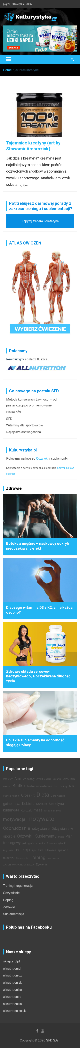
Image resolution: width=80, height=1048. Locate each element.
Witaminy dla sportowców (24, 425)
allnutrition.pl (12, 968)
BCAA (66, 779)
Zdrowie (9, 907)
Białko (18, 785)
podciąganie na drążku (33, 843)
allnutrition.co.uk (14, 1011)
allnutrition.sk (12, 982)
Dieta (43, 795)
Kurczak (26, 810)
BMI (56, 786)
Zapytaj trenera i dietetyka (40, 221)
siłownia (50, 850)
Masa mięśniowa (52, 810)
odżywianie (41, 829)
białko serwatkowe (39, 786)
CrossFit (28, 795)
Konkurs (41, 804)
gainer (8, 804)
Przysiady (8, 850)
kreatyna (56, 803)
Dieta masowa (58, 796)
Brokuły (63, 786)
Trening (38, 857)
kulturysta (11, 810)
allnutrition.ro (12, 997)
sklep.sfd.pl (11, 961)
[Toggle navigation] (8, 59)
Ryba (34, 850)
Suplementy (22, 858)
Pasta (61, 837)
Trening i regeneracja (18, 886)
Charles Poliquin (11, 796)
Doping (8, 900)
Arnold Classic (44, 779)
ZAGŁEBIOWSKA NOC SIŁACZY (18, 864)
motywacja (14, 819)
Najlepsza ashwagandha (23, 432)
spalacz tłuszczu (37, 359)
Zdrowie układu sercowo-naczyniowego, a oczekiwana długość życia (38, 676)
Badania (57, 779)
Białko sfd (13, 412)
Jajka (17, 804)
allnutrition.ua (12, 1004)
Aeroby (8, 778)
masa (38, 810)
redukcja (22, 849)
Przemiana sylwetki (56, 843)
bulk (71, 786)
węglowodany (54, 858)
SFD (9, 419)
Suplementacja (13, 914)
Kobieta (28, 804)
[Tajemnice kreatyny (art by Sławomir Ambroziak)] (40, 115)
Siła (40, 850)
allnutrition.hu (12, 990)
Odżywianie (11, 893)
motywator (41, 818)
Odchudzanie (16, 828)
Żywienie (42, 864)
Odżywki (42, 458)
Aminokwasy (25, 778)
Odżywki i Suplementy (36, 836)
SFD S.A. (52, 1040)
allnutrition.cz (12, 975)
